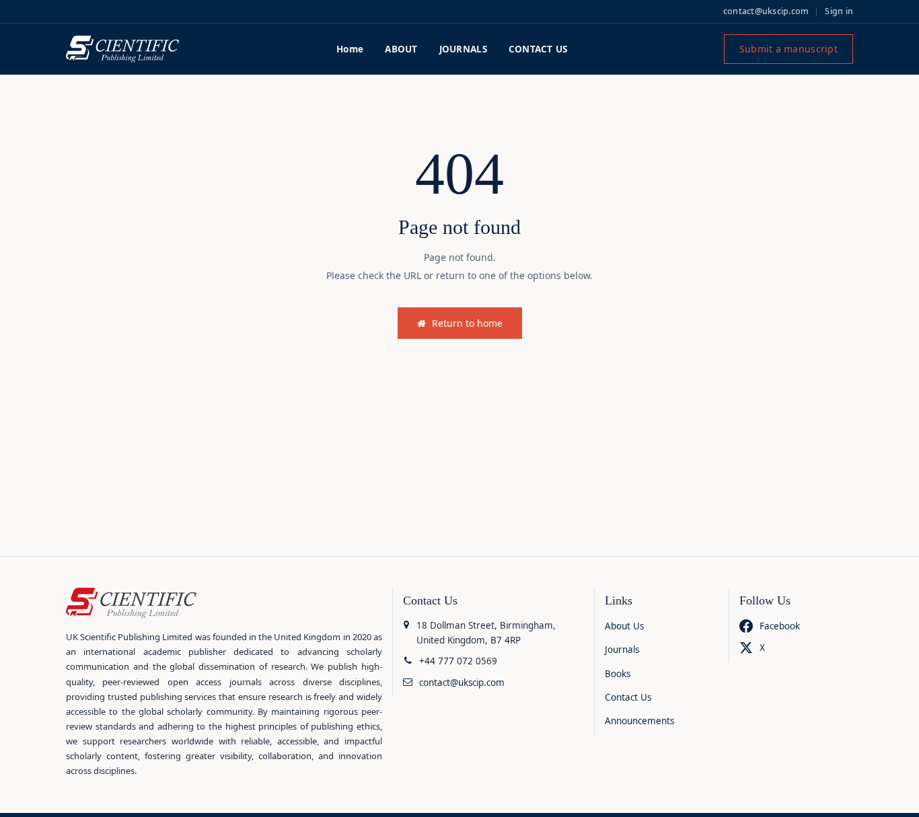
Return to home (467, 323)
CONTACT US (538, 49)
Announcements (639, 721)
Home (349, 49)
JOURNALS (463, 49)
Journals (622, 650)
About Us (624, 626)
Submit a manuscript (788, 48)
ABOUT (401, 49)
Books (617, 674)
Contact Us (628, 697)
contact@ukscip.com (766, 11)
